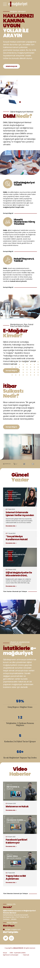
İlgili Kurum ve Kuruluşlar (10, 955)
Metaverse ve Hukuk (17, 806)
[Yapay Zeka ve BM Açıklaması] (20, 860)
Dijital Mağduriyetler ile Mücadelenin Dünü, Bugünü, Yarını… (19, 575)
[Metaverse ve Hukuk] (20, 791)
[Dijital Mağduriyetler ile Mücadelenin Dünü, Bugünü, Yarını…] (20, 557)
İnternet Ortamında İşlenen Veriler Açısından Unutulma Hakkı (20, 515)
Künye (5, 953)
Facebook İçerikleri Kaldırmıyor (16, 841)
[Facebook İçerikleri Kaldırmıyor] (20, 824)
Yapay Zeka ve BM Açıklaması (16, 877)
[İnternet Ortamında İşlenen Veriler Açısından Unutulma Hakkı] (20, 497)
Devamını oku (10, 526)
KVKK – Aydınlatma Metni (18, 953)
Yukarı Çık (26, 955)
